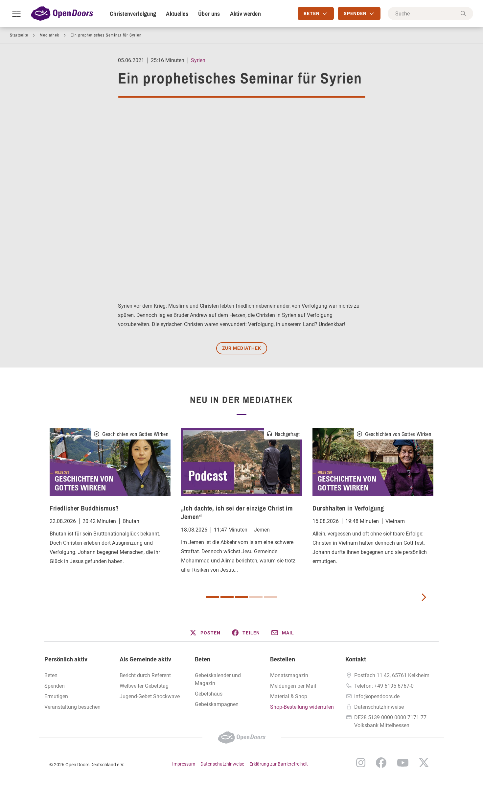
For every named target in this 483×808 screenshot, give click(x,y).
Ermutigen (56, 696)
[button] (204, 633)
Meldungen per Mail (293, 686)
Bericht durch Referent (145, 675)
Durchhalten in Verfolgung (348, 508)
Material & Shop (288, 696)
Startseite (19, 35)
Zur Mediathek (241, 348)
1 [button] (212, 597)
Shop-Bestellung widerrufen (302, 707)
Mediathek (49, 35)
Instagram (361, 763)
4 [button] (256, 597)
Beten (51, 675)
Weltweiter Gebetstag (144, 686)
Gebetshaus (208, 694)
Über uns (209, 14)
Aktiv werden (245, 14)
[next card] (423, 596)
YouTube (403, 763)
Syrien (198, 60)
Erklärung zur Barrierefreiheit (278, 764)
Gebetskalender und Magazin (218, 679)
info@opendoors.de (377, 696)
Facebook (381, 763)
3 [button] (241, 597)
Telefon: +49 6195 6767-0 (384, 686)
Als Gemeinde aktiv (145, 659)
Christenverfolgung (133, 14)
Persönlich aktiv (65, 659)
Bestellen (282, 659)
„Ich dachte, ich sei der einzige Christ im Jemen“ (237, 512)
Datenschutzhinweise (379, 707)
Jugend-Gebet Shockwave (150, 696)
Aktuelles (177, 14)
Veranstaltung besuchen (72, 707)
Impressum (183, 764)
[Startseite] (62, 13)
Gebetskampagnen (217, 704)
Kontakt (355, 659)
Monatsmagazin (289, 675)
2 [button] (227, 597)
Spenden (54, 686)
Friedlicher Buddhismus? (84, 508)
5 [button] (270, 597)
